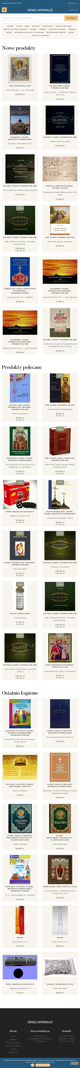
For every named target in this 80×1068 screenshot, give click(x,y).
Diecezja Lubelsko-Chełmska (59, 186)
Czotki (19, 26)
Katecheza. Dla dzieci (16, 731)
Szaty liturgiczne (40, 35)
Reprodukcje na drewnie (62, 665)
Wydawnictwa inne (60, 88)
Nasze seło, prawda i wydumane (60, 242)
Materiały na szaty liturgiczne (29, 32)
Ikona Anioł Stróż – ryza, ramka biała (20, 90)
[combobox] (32, 18)
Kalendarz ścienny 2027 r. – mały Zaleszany (60, 297)
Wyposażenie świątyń (56, 32)
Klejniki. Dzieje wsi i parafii (60, 141)
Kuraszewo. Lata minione (60, 567)
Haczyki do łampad (57, 29)
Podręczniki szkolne (20, 735)
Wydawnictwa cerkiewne (59, 291)
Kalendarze (15, 137)
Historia (53, 86)
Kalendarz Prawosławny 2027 (20, 144)
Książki (33, 29)
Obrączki (72, 29)
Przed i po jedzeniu (20, 791)
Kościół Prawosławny (20, 414)
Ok (32, 1065)
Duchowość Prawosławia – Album (60, 518)
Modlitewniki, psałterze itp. (19, 838)
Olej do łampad (17, 613)
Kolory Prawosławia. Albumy (59, 511)
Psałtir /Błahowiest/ (60, 844)
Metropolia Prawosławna (20, 139)
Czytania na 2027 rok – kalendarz (20, 297)
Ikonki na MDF (49, 886)
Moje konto (13, 1052)
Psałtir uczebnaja (20, 844)
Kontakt (13, 1049)
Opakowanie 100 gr (64, 984)
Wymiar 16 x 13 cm (60, 667)
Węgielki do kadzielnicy (23, 511)
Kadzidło (36, 26)
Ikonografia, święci (16, 458)
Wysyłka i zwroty (13, 1043)
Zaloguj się (74, 3)
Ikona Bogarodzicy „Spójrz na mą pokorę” (60, 671)
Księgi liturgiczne (65, 458)
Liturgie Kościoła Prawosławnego (60, 409)
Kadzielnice (48, 26)
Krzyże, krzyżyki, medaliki (16, 29)
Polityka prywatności (13, 1046)
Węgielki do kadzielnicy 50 (20, 516)
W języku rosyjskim (20, 840)
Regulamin (13, 1039)
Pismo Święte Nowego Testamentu (60, 737)
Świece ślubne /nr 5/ (20, 942)
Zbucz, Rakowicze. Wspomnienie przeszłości (20, 190)
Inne (60, 86)
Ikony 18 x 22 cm (69, 886)
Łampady (42, 29)
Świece (9, 32)
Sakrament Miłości (20, 569)
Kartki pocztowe (64, 26)
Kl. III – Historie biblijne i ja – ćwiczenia (20, 895)
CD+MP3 (10, 26)
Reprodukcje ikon (23, 86)
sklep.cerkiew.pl (40, 10)
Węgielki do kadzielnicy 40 (20, 988)
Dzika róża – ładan (60, 988)
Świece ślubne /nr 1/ (60, 942)
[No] (75, 1063)
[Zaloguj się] (69, 3)
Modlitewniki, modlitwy (20, 786)
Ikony (27, 26)
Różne (71, 32)
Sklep (13, 1036)
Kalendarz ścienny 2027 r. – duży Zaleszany (20, 348)
